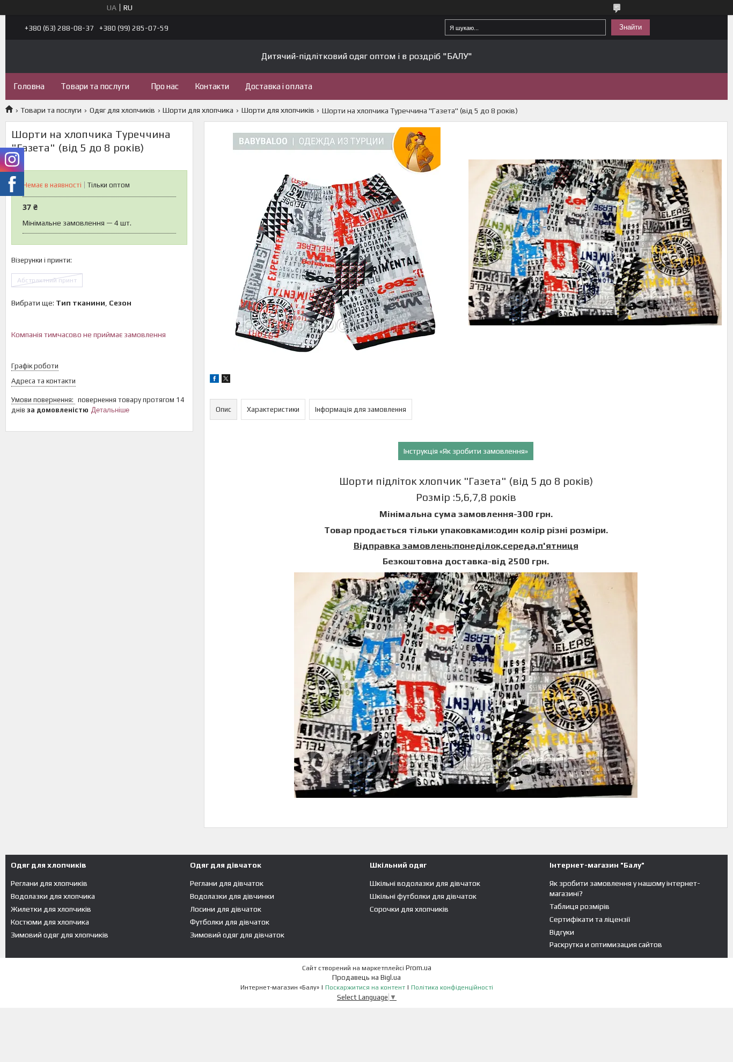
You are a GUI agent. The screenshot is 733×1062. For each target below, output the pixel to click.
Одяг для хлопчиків (122, 110)
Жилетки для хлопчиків (51, 909)
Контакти (212, 86)
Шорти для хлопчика (198, 110)
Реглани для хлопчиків (49, 883)
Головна (29, 86)
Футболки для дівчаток (229, 922)
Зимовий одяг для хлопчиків (59, 934)
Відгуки (561, 932)
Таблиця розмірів (579, 906)
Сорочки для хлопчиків (409, 909)
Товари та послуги (95, 86)
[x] (226, 380)
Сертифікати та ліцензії (589, 919)
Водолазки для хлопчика (53, 896)
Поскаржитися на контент (365, 987)
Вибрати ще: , (71, 303)
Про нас (165, 86)
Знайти (630, 27)
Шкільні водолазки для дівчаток (425, 883)
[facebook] (214, 380)
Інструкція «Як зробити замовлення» (466, 451)
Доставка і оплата (278, 86)
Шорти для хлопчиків (277, 110)
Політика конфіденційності (452, 987)
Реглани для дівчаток (226, 883)
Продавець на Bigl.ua (366, 977)
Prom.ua (418, 968)
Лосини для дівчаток (225, 909)
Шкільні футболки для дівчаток (423, 896)
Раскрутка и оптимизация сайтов (605, 944)
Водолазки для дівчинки (232, 896)
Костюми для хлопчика (50, 922)
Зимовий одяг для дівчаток (237, 934)
